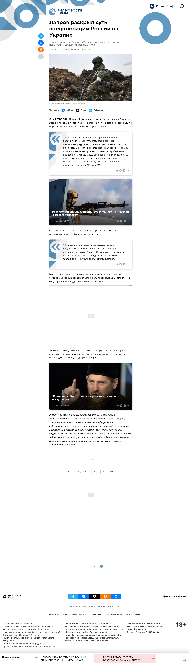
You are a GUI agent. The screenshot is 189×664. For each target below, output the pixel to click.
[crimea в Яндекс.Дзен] (94, 596)
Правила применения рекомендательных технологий (29, 646)
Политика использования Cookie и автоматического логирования (28, 640)
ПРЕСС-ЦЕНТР (69, 615)
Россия (97, 472)
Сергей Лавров (84, 472)
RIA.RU (128, 615)
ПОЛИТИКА (74, 606)
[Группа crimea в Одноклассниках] (105, 596)
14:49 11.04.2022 (55, 50)
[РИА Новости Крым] (65, 12)
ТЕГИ (137, 615)
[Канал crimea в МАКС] (116, 596)
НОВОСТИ (54, 615)
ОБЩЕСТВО (87, 606)
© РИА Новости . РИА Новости (59, 103)
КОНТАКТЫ (95, 615)
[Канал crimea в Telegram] (73, 596)
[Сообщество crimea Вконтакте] (83, 596)
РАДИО (83, 615)
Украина (71, 472)
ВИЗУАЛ (116, 606)
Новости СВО (108, 472)
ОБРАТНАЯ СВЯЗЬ (113, 615)
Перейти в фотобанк (78, 103)
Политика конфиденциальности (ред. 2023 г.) (24, 643)
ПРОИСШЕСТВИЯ (102, 606)
